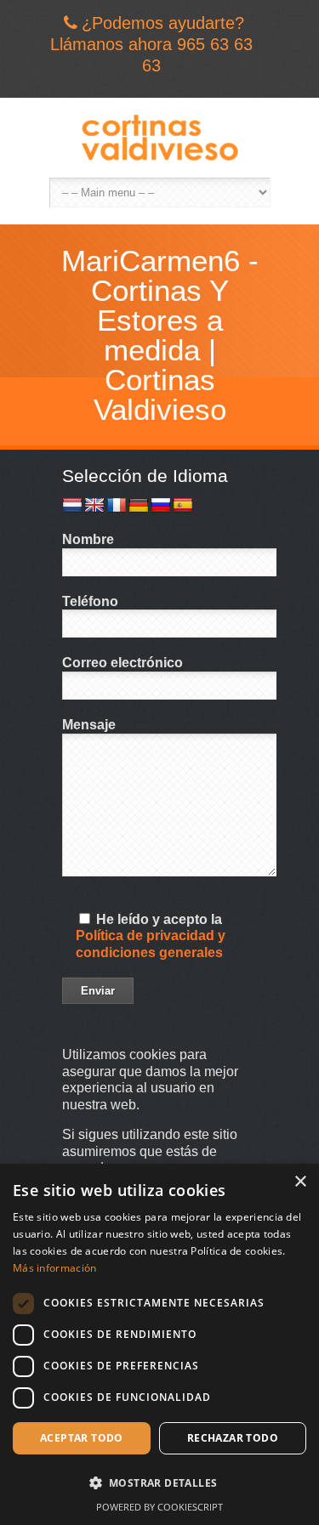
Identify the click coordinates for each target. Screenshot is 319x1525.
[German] (138, 505)
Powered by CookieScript (159, 1506)
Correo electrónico (122, 662)
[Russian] (161, 505)
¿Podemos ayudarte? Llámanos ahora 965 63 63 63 (151, 44)
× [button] (299, 1182)
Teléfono (90, 601)
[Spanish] (183, 505)
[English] (94, 505)
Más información (55, 1268)
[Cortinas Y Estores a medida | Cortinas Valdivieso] (160, 138)
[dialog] (159, 1344)
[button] (159, 1483)
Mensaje (89, 724)
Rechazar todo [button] (232, 1438)
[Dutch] (72, 505)
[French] (116, 505)
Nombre (88, 539)
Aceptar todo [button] (81, 1438)
